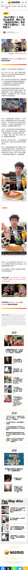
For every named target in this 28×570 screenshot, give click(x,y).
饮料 (5, 325)
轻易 (25, 324)
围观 (16, 318)
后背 (13, 318)
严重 (24, 315)
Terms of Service (20, 558)
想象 (13, 319)
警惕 (22, 324)
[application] (14, 232)
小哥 (10, 319)
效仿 (21, 319)
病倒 (12, 322)
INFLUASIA (13, 563)
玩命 (18, 321)
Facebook (10, 58)
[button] (14, 232)
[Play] (3, 253)
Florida (18, 315)
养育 (18, 316)
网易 (7, 111)
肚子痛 (16, 324)
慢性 (15, 319)
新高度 (24, 319)
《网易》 (12, 72)
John (22, 315)
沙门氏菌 (6, 321)
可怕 (8, 318)
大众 (23, 318)
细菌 (2, 324)
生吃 (21, 321)
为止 (2, 316)
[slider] (12, 253)
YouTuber (14, 6)
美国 (10, 324)
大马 (6, 6)
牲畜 (15, 321)
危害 (23, 316)
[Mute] (22, 253)
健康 (15, 316)
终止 (5, 324)
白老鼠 (17, 322)
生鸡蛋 (3, 322)
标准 (2, 321)
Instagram (23, 58)
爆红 (13, 321)
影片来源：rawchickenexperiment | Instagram (13, 255)
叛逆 (5, 318)
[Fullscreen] (24, 253)
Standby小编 (11, 31)
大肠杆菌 (3, 319)
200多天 (11, 315)
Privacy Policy (14, 559)
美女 (25, 6)
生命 (23, 321)
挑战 (18, 319)
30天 (15, 315)
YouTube (16, 58)
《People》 (6, 72)
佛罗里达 (11, 316)
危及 (21, 316)
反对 (2, 318)
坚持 (18, 318)
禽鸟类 (21, 322)
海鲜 (10, 321)
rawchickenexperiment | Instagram (13, 200)
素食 (24, 322)
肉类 (13, 324)
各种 (10, 318)
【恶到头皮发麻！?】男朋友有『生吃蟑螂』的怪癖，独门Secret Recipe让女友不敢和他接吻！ (13, 279)
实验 (7, 319)
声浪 (21, 318)
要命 (19, 324)
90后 (18, 6)
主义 (5, 316)
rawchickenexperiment (21, 53)
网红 (10, 6)
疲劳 (6, 322)
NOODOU (12, 561)
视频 (7, 7)
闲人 (2, 325)
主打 (8, 316)
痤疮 (14, 322)
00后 (22, 6)
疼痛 (9, 322)
